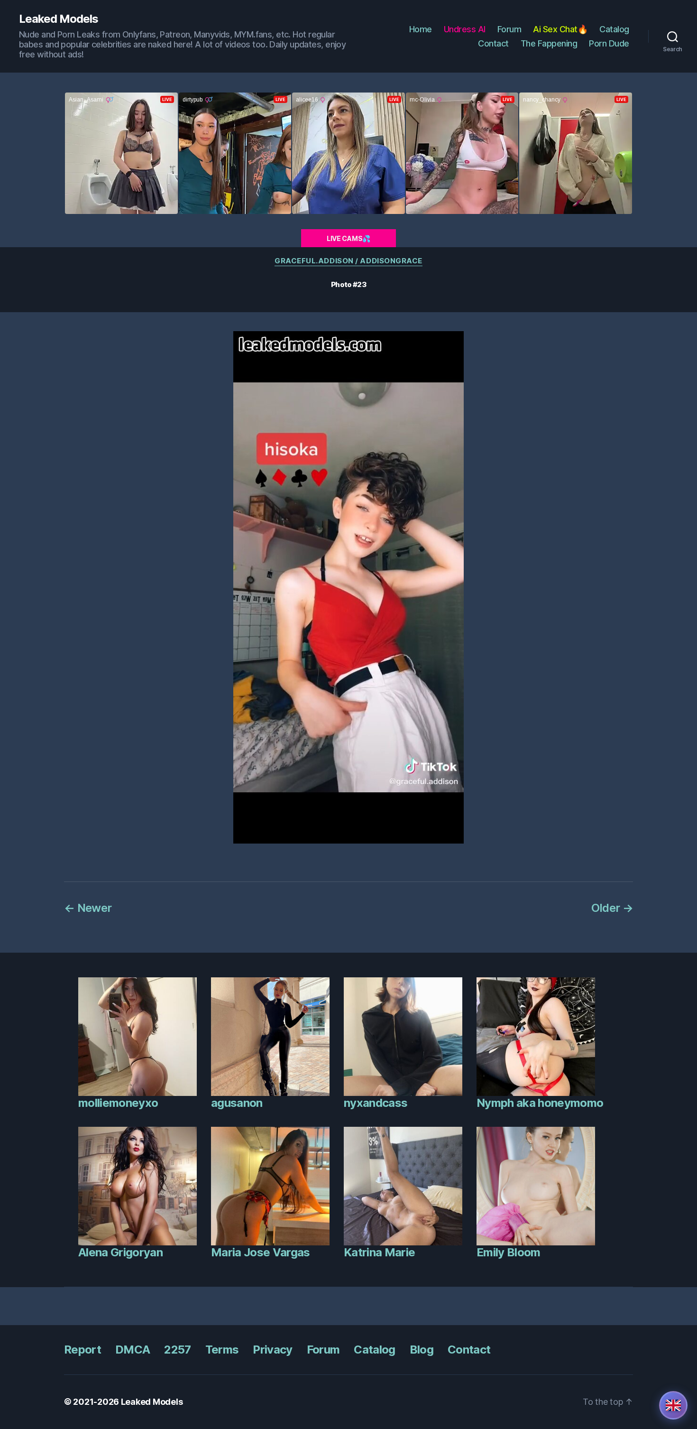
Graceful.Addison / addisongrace (348, 261)
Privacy (272, 1349)
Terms (222, 1349)
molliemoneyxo (118, 1103)
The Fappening (549, 43)
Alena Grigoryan (120, 1252)
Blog (421, 1349)
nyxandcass (375, 1103)
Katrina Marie (379, 1252)
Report (82, 1349)
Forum (509, 29)
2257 (177, 1349)
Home (420, 29)
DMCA (132, 1349)
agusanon (237, 1103)
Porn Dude (609, 43)
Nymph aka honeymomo (540, 1103)
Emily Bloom (509, 1252)
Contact (493, 43)
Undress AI (465, 29)
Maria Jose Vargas (260, 1252)
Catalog (614, 29)
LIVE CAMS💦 (348, 238)
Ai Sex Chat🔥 (560, 29)
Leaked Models (58, 19)
